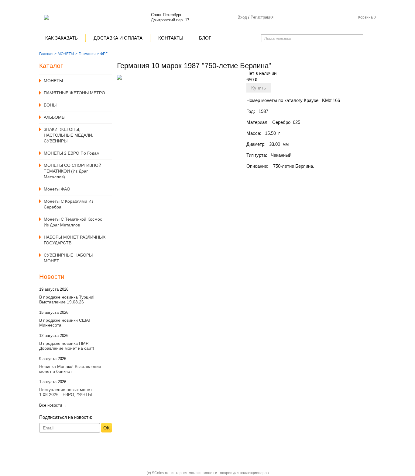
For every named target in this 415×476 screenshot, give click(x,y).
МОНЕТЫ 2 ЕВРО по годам (72, 153)
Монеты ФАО (57, 189)
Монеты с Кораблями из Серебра (68, 204)
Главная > (48, 54)
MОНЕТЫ (66, 54)
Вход (242, 17)
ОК (106, 427)
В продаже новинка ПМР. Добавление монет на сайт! (66, 346)
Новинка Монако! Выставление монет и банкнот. (70, 369)
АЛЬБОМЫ (54, 117)
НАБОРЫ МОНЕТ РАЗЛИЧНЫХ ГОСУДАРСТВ (74, 240)
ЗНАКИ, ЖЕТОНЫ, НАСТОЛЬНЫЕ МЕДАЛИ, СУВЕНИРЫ (68, 135)
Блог (205, 37)
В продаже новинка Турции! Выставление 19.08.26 (66, 299)
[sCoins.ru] (46, 17)
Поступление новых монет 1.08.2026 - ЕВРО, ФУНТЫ (65, 392)
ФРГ (104, 54)
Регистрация (261, 17)
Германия (87, 54)
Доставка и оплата (118, 37)
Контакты (170, 37)
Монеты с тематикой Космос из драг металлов (73, 222)
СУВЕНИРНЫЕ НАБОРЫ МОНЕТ (68, 258)
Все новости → (53, 405)
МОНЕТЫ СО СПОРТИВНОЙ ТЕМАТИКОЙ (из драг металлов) (72, 171)
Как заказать (61, 37)
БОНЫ (50, 105)
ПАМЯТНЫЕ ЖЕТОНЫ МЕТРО (74, 92)
